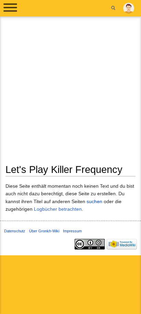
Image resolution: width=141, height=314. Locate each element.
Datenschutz (14, 231)
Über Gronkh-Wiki (44, 231)
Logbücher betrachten (58, 209)
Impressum (72, 231)
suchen (94, 201)
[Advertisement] (70, 92)
